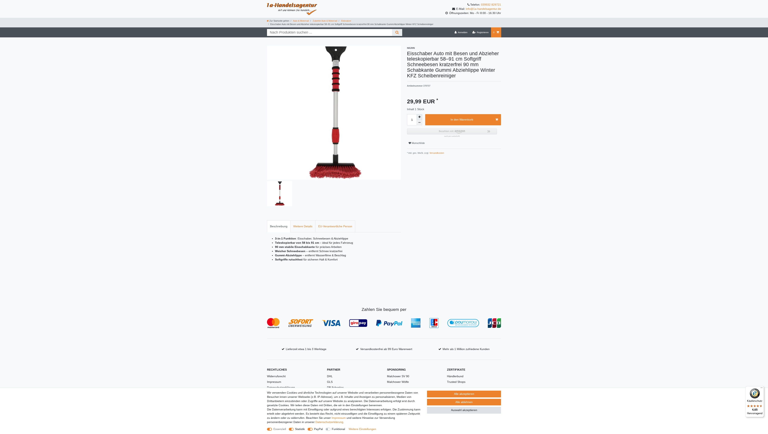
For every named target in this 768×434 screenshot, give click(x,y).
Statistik (300, 429)
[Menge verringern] (419, 122)
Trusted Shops (456, 381)
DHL (330, 376)
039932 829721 (491, 4)
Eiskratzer (346, 21)
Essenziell (279, 429)
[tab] (278, 226)
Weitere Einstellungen (362, 429)
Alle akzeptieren (464, 393)
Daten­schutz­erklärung (329, 422)
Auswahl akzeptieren (464, 410)
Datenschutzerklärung (281, 387)
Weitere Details (302, 226)
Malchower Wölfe (398, 381)
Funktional (338, 429)
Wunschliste (418, 143)
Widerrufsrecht (276, 376)
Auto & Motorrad (301, 21)
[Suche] (397, 32)
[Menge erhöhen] (419, 117)
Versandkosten (436, 153)
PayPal (318, 429)
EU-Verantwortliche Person (335, 226)
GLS (330, 381)
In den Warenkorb (462, 119)
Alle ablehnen (464, 402)
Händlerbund (455, 376)
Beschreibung (278, 226)
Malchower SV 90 (398, 376)
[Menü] (761, 388)
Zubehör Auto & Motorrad (324, 21)
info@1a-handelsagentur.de (483, 8)
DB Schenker (335, 387)
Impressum (274, 381)
